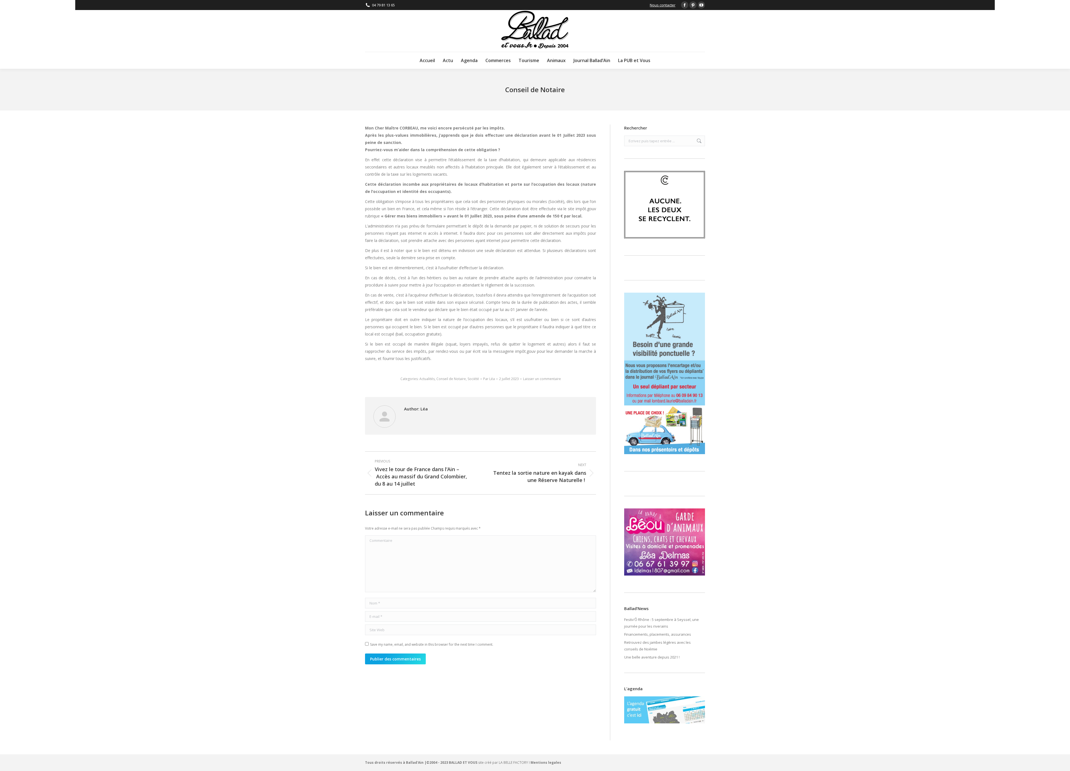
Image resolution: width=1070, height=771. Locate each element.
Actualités (427, 378)
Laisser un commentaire (542, 378)
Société (473, 378)
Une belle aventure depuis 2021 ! (652, 657)
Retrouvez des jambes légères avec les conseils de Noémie (657, 646)
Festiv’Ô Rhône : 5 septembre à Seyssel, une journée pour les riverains (661, 623)
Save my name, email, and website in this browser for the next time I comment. (431, 644)
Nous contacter (662, 5)
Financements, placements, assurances (657, 634)
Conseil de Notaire (451, 378)
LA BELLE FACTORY (513, 762)
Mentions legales (546, 762)
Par (489, 378)
